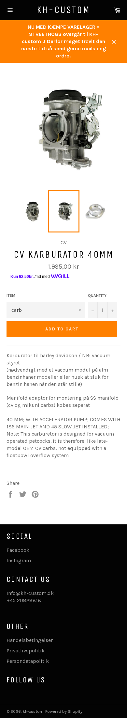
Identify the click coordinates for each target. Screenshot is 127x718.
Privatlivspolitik (26, 650)
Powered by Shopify (63, 711)
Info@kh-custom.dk (30, 593)
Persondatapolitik (28, 661)
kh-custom (63, 10)
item (11, 295)
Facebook (18, 550)
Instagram (19, 560)
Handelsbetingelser (30, 640)
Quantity (97, 295)
